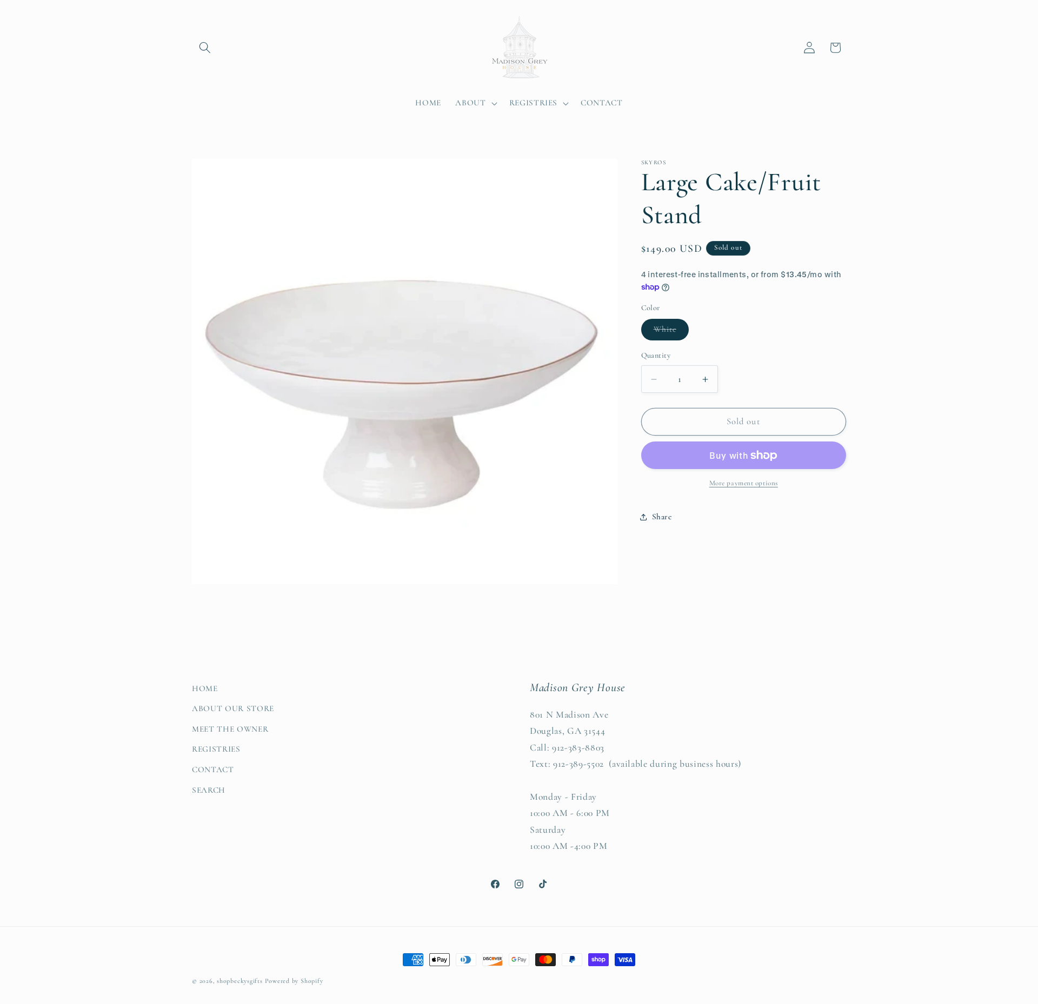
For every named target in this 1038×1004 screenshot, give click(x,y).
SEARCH (208, 790)
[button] (205, 48)
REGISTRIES (216, 749)
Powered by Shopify (294, 981)
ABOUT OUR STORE (233, 708)
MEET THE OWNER (230, 729)
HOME (205, 688)
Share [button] (662, 516)
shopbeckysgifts (240, 981)
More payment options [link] (743, 483)
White (671, 332)
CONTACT (213, 769)
